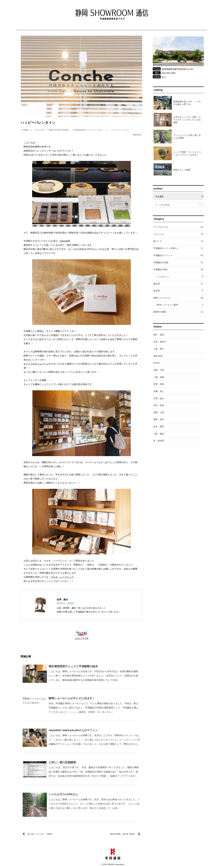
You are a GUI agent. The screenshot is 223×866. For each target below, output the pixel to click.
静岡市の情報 (178, 312)
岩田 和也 (157, 356)
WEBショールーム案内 (179, 305)
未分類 (178, 290)
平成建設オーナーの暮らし (178, 248)
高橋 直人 (158, 391)
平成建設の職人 (178, 269)
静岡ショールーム (178, 298)
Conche (64, 241)
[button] (200, 205)
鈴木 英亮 (158, 426)
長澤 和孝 (158, 384)
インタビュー (179, 276)
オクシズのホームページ (36, 363)
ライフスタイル (178, 227)
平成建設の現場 (178, 262)
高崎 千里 (158, 370)
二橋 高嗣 (158, 377)
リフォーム (178, 234)
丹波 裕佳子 (159, 341)
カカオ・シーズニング (62, 577)
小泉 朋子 (158, 349)
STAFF (156, 363)
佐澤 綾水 (62, 599)
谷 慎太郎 (158, 440)
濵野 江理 (158, 412)
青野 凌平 (158, 419)
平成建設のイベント (178, 255)
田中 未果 (158, 335)
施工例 (178, 283)
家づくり (178, 241)
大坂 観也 (158, 433)
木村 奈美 (158, 405)
